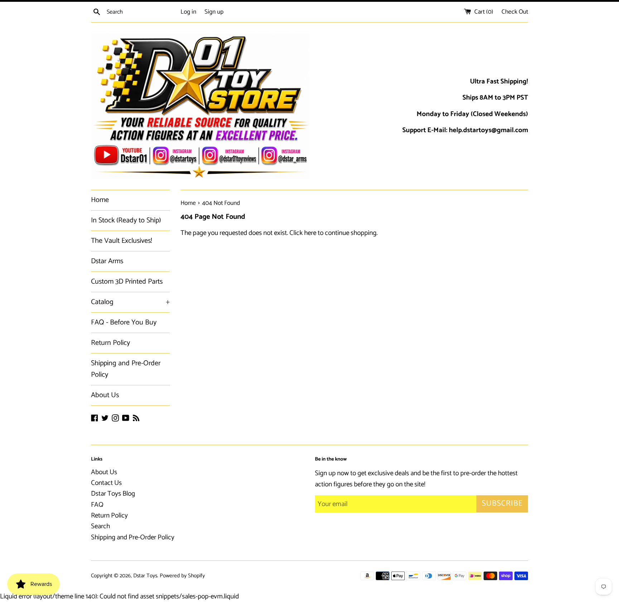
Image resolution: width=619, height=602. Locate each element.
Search (100, 526)
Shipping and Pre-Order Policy (125, 369)
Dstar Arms (107, 261)
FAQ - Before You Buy (124, 322)
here (310, 233)
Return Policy (110, 343)
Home (100, 200)
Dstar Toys (145, 575)
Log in (188, 12)
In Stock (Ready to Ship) (126, 220)
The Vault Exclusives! (121, 241)
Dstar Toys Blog (113, 493)
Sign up (214, 12)
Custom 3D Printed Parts (127, 282)
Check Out (515, 12)
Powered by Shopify (182, 575)
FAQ (97, 504)
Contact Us (106, 482)
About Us (105, 395)
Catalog (130, 302)
